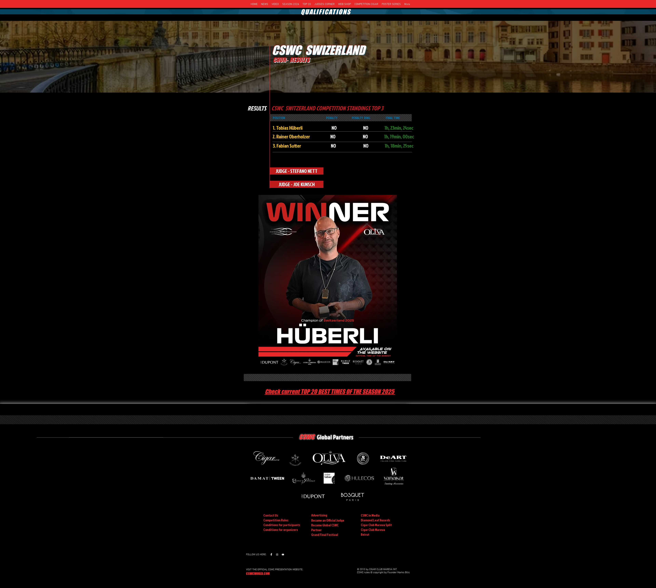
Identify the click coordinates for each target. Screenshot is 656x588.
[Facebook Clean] (271, 554)
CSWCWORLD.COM (258, 574)
